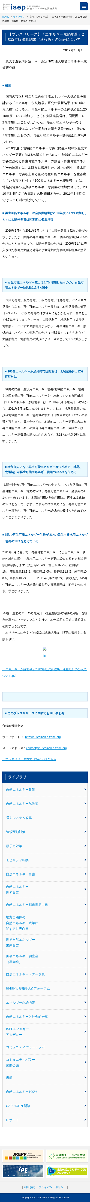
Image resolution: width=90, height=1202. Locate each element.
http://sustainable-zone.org (43, 737)
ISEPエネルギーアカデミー (17, 1031)
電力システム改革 (19, 818)
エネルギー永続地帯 (20, 1002)
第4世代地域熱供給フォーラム (28, 988)
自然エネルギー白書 (20, 874)
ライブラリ (19, 16)
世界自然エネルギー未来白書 (20, 942)
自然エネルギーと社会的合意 (27, 1016)
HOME (5, 16)
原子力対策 (14, 846)
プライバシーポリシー (52, 1187)
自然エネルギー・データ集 (25, 974)
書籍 (9, 1077)
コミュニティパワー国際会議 (20, 1062)
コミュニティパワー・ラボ (25, 1047)
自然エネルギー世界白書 (17, 889)
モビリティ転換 (17, 860)
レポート (12, 1120)
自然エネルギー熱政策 (22, 803)
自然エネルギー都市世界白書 (27, 905)
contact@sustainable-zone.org (46, 748)
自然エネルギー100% (21, 1092)
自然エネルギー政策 (20, 789)
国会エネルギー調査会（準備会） (22, 959)
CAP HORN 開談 (18, 1106)
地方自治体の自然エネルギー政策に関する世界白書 (22, 923)
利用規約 (29, 1187)
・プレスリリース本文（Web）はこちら (29, 759)
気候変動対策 (15, 832)
